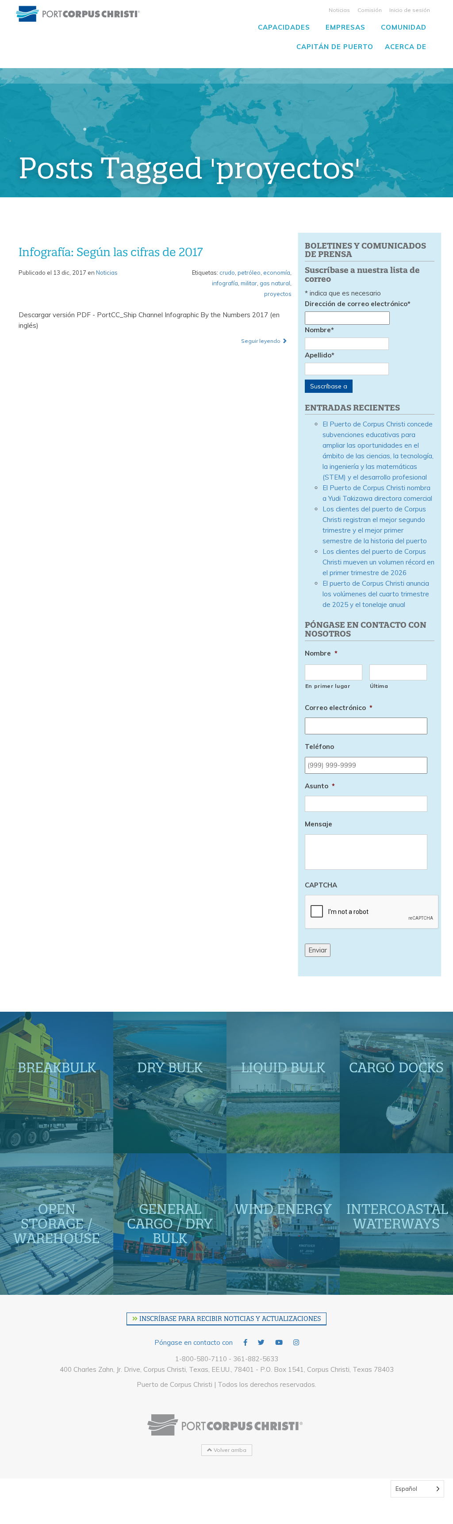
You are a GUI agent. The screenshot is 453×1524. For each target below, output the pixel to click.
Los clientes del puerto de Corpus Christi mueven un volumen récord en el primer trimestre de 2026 (378, 562)
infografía (225, 283)
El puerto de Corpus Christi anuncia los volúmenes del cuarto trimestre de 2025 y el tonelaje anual (375, 594)
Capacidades (284, 27)
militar (249, 283)
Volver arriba (229, 1450)
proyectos (278, 293)
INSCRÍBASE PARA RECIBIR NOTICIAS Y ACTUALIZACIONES (229, 1319)
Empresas (345, 27)
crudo (227, 272)
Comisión (369, 10)
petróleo (249, 272)
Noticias (339, 10)
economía (276, 272)
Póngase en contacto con (193, 1342)
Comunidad (403, 27)
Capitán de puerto (334, 46)
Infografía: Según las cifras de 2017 (111, 252)
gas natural (275, 283)
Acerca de (405, 46)
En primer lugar (327, 686)
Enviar (317, 950)
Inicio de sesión (409, 10)
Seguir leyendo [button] (261, 341)
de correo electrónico (358, 303)
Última (379, 686)
